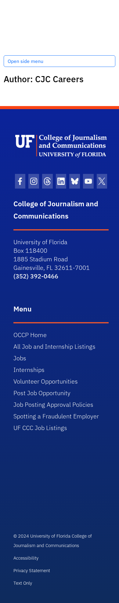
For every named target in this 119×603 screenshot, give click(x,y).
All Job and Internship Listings (54, 346)
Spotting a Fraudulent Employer (56, 416)
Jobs (19, 358)
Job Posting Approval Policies (53, 404)
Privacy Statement (31, 570)
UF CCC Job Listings (40, 428)
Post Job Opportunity (41, 393)
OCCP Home (30, 335)
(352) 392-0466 (35, 276)
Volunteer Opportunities (45, 381)
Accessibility (25, 558)
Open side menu (25, 61)
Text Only (22, 583)
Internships (29, 370)
